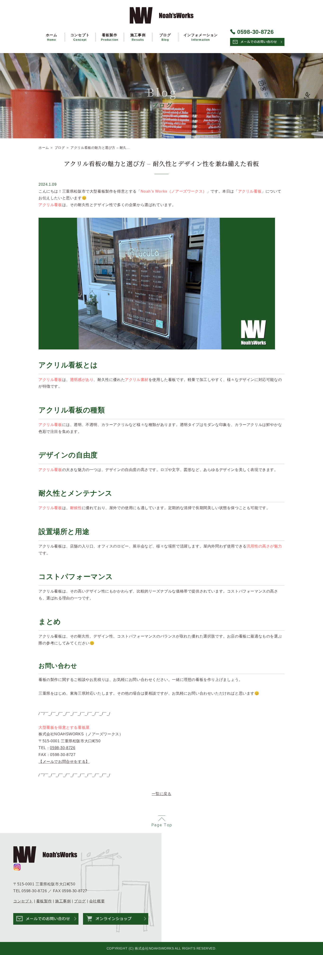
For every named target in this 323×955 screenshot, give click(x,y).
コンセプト (80, 37)
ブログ (165, 37)
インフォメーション (200, 37)
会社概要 (97, 901)
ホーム (51, 37)
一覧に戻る (161, 794)
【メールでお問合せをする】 (64, 762)
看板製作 (109, 37)
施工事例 (138, 37)
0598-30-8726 (62, 748)
